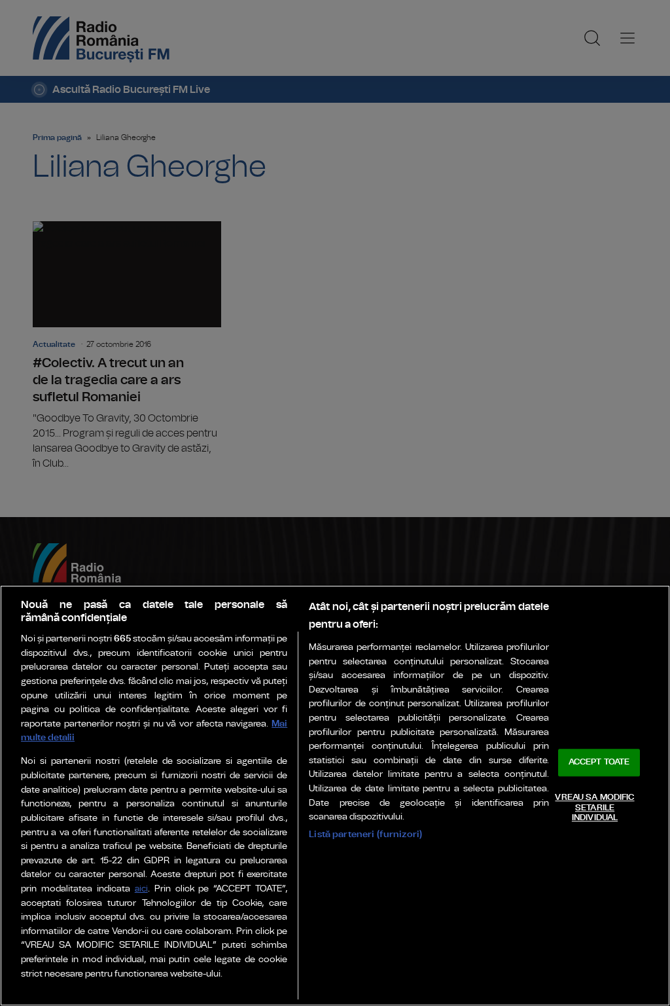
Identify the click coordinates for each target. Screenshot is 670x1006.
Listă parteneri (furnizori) (365, 834)
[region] (335, 795)
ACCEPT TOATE (599, 763)
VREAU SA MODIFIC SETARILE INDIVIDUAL (594, 807)
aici (141, 889)
